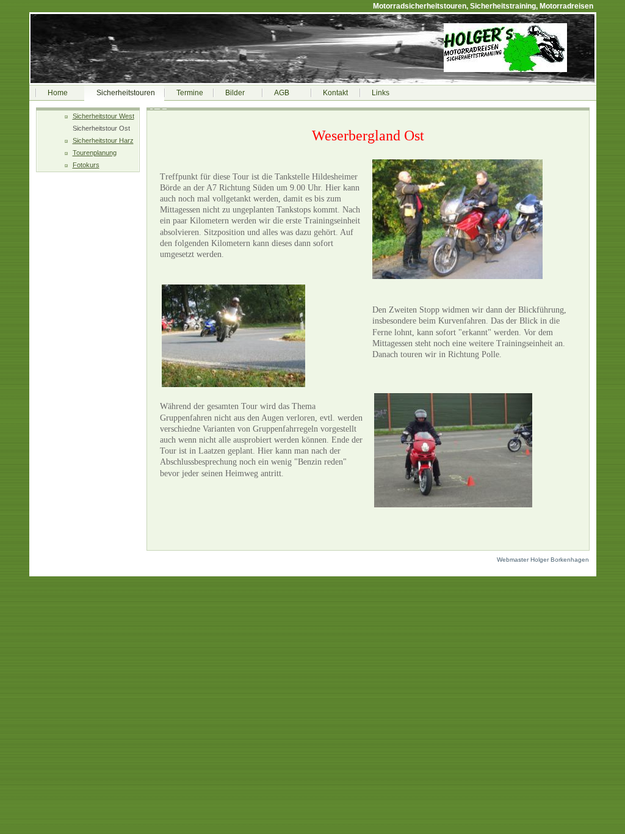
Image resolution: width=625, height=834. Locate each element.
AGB (281, 93)
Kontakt (335, 93)
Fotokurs (86, 165)
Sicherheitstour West (103, 116)
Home (58, 93)
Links (380, 93)
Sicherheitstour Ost (101, 128)
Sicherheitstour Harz (103, 140)
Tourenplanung (95, 152)
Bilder (235, 93)
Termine (189, 93)
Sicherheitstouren (125, 93)
